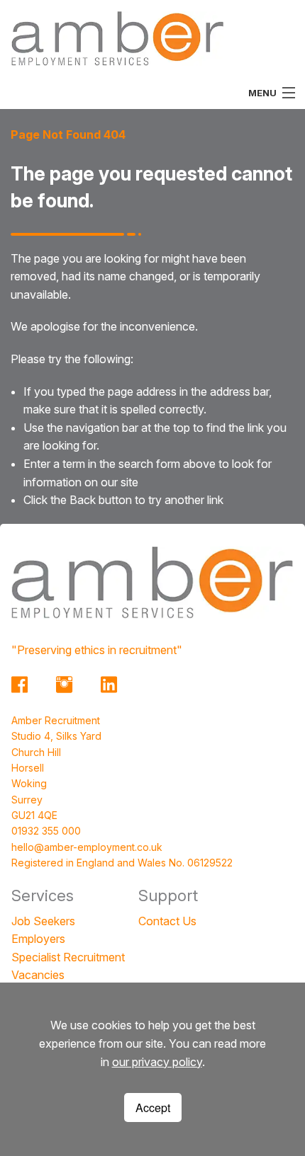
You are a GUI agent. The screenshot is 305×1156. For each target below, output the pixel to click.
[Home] (117, 37)
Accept (152, 1107)
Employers (38, 939)
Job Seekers (43, 921)
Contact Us (167, 921)
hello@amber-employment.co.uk (86, 847)
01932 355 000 (46, 831)
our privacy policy (157, 1062)
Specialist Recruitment (68, 957)
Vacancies (38, 975)
